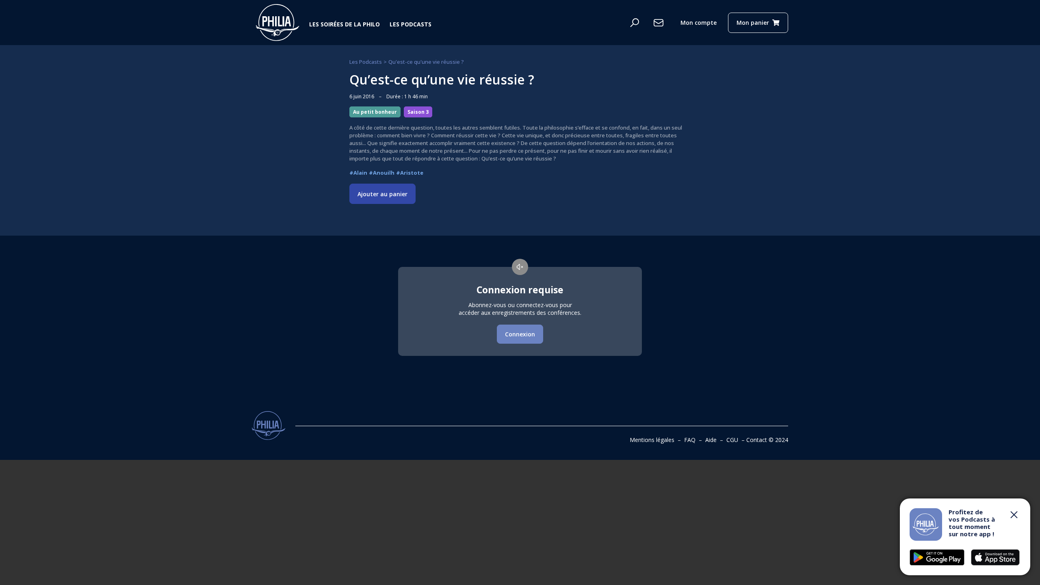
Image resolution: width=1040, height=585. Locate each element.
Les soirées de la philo (344, 24)
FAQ (690, 440)
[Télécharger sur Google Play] (995, 557)
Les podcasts (410, 24)
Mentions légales (652, 440)
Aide (711, 440)
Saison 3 (418, 111)
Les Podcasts (365, 61)
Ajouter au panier (382, 194)
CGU (732, 440)
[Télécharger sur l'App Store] (937, 557)
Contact (756, 440)
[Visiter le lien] (277, 22)
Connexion (520, 334)
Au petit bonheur (375, 111)
